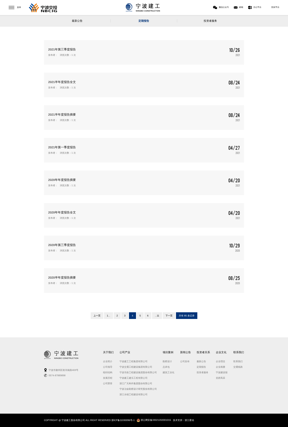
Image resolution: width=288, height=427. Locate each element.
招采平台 (275, 7)
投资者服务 (210, 20)
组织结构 (107, 372)
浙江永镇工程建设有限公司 (134, 394)
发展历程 (107, 378)
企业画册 (220, 367)
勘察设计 (167, 361)
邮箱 (241, 7)
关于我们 (108, 352)
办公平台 (257, 7)
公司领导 (107, 367)
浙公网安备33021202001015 (155, 420)
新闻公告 (185, 352)
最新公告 (77, 20)
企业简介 (107, 361)
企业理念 (220, 361)
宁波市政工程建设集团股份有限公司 (138, 372)
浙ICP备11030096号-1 (123, 420)
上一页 (97, 315)
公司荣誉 (107, 383)
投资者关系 (203, 352)
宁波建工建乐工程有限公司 (134, 378)
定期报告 (143, 20)
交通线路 (238, 367)
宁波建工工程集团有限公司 (134, 361)
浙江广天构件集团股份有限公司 (136, 383)
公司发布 (185, 361)
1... (108, 315)
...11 (157, 315)
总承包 (166, 367)
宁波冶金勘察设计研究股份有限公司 (138, 389)
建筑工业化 (168, 372)
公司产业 (125, 352)
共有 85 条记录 (186, 315)
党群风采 (220, 378)
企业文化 (221, 352)
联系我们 (238, 352)
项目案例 (168, 352)
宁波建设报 (222, 372)
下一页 (169, 315)
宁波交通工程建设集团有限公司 (136, 367)
